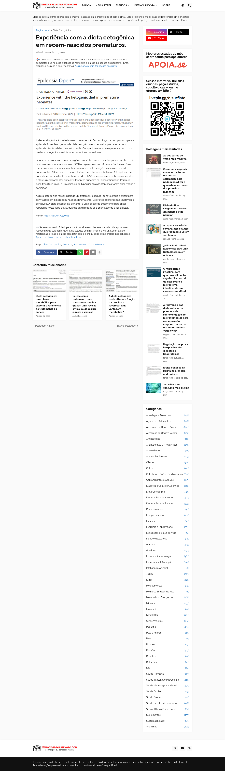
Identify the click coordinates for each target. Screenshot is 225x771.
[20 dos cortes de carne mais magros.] (153, 159)
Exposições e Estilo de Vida (167, 533)
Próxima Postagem (126, 325)
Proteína (167, 650)
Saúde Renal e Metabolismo (167, 703)
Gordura (167, 544)
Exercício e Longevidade (167, 527)
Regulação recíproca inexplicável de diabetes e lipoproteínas (175, 349)
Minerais (167, 603)
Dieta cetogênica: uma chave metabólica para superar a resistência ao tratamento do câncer (48, 304)
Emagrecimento (167, 515)
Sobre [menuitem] (166, 5)
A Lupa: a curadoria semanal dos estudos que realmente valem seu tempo (176, 230)
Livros (167, 579)
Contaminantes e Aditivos (167, 480)
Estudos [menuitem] (121, 5)
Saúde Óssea (167, 697)
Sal (167, 668)
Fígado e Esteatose (167, 538)
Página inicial (43, 30)
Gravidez (167, 550)
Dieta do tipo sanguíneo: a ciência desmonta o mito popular (175, 210)
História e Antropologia (167, 556)
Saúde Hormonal (167, 673)
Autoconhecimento (167, 456)
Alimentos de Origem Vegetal (167, 433)
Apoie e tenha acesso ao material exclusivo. (59, 237)
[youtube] (182, 748)
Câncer (167, 462)
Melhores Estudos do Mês (167, 591)
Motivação (167, 609)
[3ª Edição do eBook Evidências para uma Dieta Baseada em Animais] (153, 249)
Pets (167, 638)
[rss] (189, 748)
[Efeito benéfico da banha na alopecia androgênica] (153, 371)
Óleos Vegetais (167, 621)
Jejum (167, 574)
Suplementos (167, 715)
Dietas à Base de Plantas (167, 503)
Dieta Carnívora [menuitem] (144, 5)
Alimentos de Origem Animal (167, 427)
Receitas (167, 656)
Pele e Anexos (167, 632)
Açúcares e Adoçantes (167, 421)
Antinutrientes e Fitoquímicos (167, 444)
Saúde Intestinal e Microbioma (167, 679)
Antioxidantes (167, 450)
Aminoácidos (167, 438)
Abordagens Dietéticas (167, 415)
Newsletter (167, 615)
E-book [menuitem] (86, 5)
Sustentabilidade (167, 721)
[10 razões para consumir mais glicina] (153, 388)
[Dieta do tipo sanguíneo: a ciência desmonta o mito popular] (153, 209)
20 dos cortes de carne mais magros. (174, 157)
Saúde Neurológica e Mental (89, 244)
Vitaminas (167, 726)
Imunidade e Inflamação (167, 562)
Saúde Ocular (167, 691)
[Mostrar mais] (99, 252)
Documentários (167, 509)
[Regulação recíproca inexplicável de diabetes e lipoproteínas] (153, 348)
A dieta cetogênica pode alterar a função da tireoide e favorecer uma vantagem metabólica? (122, 304)
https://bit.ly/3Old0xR (56, 215)
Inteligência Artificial (167, 568)
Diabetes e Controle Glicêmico (167, 486)
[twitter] (175, 748)
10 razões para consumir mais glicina (176, 386)
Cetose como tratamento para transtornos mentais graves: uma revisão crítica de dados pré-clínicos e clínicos (85, 304)
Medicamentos (167, 585)
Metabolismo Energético (167, 597)
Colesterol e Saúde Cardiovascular (167, 474)
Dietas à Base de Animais (167, 497)
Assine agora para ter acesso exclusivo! (96, 66)
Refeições (167, 662)
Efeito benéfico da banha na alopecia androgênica (174, 371)
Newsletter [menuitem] (103, 5)
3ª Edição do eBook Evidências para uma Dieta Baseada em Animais (175, 250)
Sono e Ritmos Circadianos (167, 709)
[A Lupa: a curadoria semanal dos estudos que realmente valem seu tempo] (153, 229)
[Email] (93, 252)
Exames (167, 521)
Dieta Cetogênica (62, 30)
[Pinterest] (86, 252)
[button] (183, 5)
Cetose (167, 468)
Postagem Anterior (45, 325)
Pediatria (67, 244)
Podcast (167, 644)
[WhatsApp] (80, 252)
